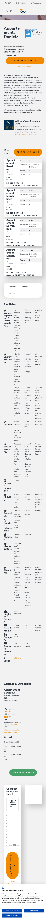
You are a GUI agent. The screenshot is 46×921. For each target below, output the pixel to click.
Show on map (12, 52)
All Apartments (26, 66)
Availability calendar (21, 186)
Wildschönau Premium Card (25, 134)
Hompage (17, 658)
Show (7, 712)
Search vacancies (25, 61)
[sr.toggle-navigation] (6, 11)
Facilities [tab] (12, 286)
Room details (15, 183)
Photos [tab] (12, 294)
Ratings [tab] (25, 286)
